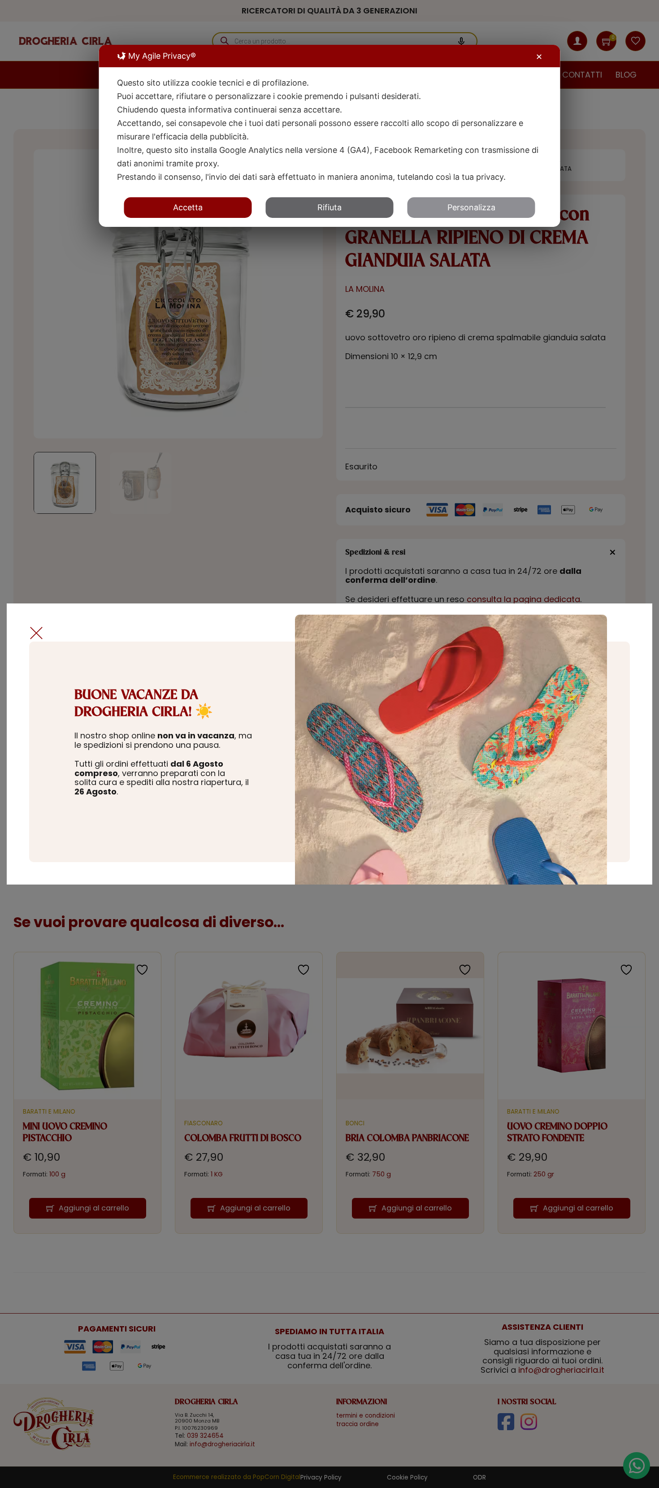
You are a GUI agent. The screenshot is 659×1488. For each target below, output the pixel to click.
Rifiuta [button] (329, 207)
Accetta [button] (188, 207)
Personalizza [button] (471, 207)
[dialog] (329, 136)
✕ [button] (539, 56)
